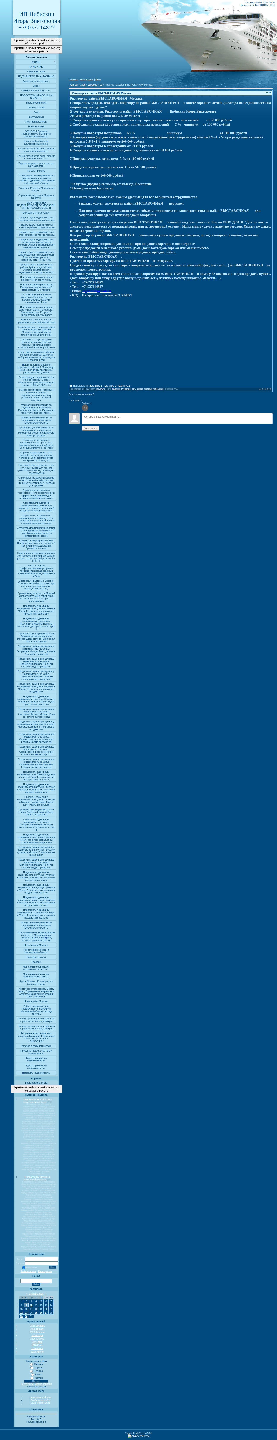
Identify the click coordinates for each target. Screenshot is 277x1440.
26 (41, 1312)
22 (21, 1312)
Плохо (38, 1374)
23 (26, 1312)
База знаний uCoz (40, 1402)
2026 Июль (37, 1348)
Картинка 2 (110, 385)
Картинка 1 (96, 385)
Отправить (90, 428)
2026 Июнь (37, 1345)
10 (31, 1305)
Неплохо (38, 1371)
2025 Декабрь (37, 1325)
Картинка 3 (124, 385)
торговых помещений (153, 389)
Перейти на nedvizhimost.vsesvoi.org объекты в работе (36, 42)
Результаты (27, 1384)
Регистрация (45, 1271)
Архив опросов (43, 1384)
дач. (134, 389)
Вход (98, 79)
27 (46, 1312)
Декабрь (92, 84)
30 (26, 1316)
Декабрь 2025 (36, 1294)
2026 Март (37, 1335)
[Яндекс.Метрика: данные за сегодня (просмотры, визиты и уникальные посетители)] (138, 1436)
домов (140, 389)
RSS (272, 5)
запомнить (31, 1267)
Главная (73, 79)
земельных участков (121, 389)
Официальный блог (40, 1397)
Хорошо (38, 1367)
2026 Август (37, 1351)
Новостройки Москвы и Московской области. (36, 1178)
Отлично (38, 1364)
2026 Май (37, 1342)
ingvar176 (100, 389)
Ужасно (39, 1378)
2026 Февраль (37, 1332)
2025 (82, 84)
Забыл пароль (28, 1271)
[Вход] (85, 407)
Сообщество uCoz (41, 1400)
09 (101, 84)
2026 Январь (37, 1329)
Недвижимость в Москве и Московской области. (37, 1100)
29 (21, 1316)
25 (36, 1312)
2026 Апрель (37, 1338)
